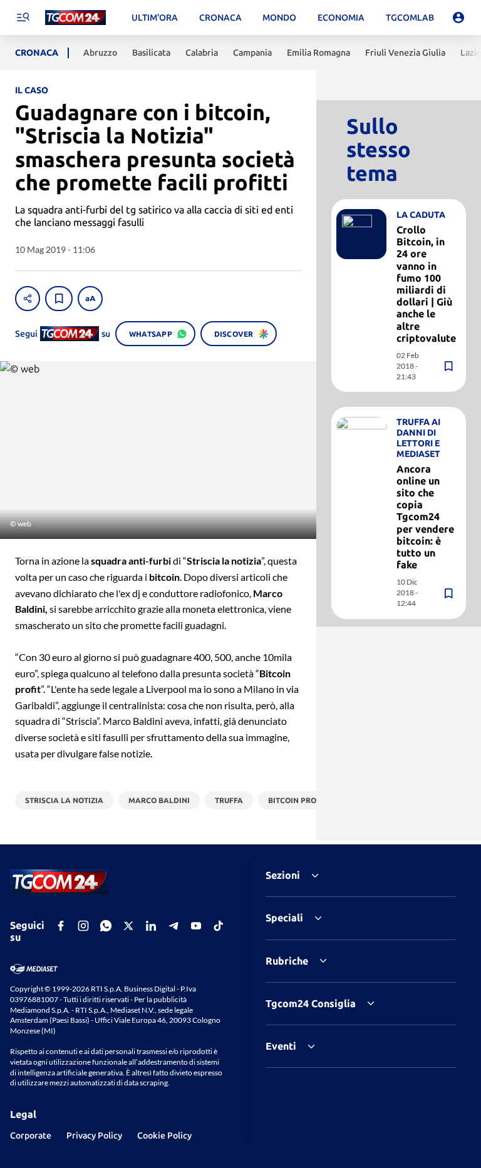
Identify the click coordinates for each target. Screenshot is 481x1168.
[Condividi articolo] (27, 298)
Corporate (30, 1135)
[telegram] (173, 926)
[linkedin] (151, 926)
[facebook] (60, 926)
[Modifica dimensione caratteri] (90, 298)
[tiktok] (218, 926)
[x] (128, 926)
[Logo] (75, 18)
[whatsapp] (106, 926)
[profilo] (458, 17)
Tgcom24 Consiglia (311, 1003)
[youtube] (196, 926)
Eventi (281, 1046)
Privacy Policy (94, 1135)
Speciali (284, 917)
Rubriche (287, 960)
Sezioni (283, 875)
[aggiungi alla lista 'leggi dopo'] (59, 298)
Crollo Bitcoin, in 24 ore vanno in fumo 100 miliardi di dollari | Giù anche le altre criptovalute (426, 284)
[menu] (22, 17)
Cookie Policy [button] (164, 1135)
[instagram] (83, 926)
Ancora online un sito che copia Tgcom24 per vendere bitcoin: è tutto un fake (425, 517)
